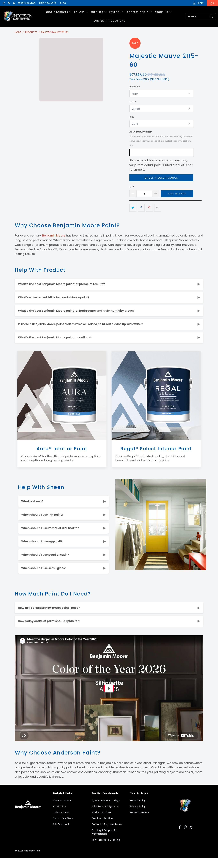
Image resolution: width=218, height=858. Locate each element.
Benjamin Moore (53, 235)
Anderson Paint (32, 850)
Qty (131, 186)
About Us (162, 12)
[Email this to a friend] (157, 208)
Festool (115, 12)
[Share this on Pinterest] (149, 208)
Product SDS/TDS (101, 812)
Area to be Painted (161, 138)
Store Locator (26, 3)
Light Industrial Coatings (105, 800)
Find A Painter (47, 3)
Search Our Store (63, 818)
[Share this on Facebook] (141, 208)
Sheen (132, 101)
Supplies (97, 12)
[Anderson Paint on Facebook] (3, 3)
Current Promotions (109, 20)
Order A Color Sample (161, 177)
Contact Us (59, 806)
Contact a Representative (106, 824)
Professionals (138, 12)
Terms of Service (139, 812)
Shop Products (56, 12)
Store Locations (62, 800)
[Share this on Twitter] (132, 208)
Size (131, 116)
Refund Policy (137, 800)
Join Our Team (61, 812)
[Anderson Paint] (18, 16)
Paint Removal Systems (104, 806)
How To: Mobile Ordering (105, 839)
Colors (79, 12)
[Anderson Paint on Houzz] (14, 3)
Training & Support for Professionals (104, 832)
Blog (63, 3)
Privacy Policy (137, 806)
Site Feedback (61, 824)
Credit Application (102, 818)
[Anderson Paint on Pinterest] (9, 3)
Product (134, 86)
